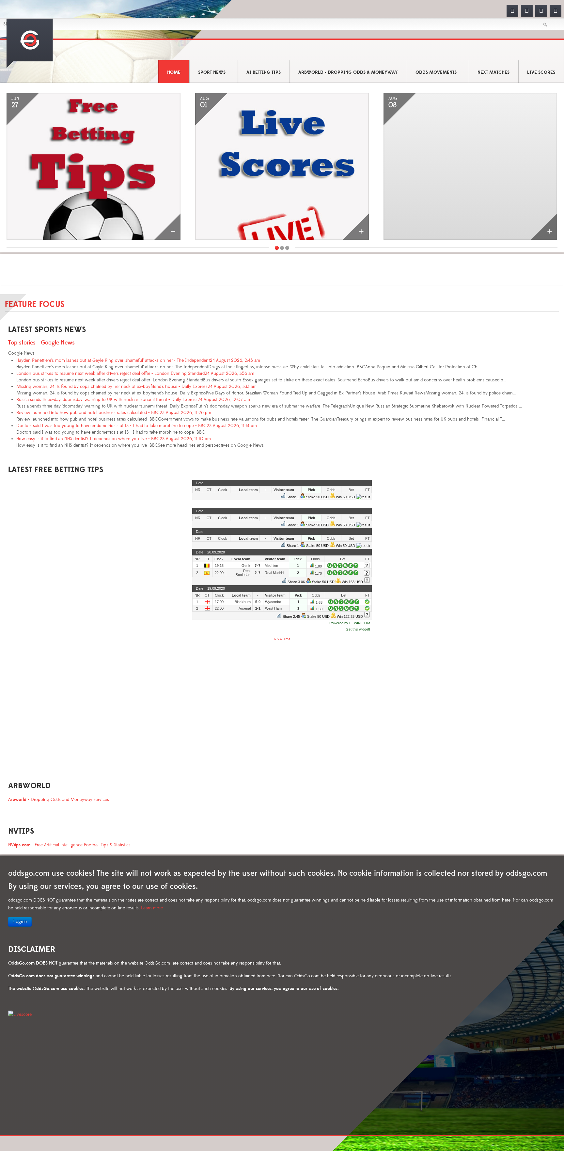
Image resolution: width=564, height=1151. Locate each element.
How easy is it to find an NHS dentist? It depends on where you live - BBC (113, 439)
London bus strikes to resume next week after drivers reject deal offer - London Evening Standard (135, 373)
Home (173, 72)
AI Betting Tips (263, 72)
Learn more (152, 908)
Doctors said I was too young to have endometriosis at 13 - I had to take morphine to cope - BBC (136, 426)
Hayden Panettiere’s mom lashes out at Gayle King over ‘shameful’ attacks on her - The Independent (138, 360)
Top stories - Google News (41, 342)
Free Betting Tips (133, 219)
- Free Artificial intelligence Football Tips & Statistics (69, 845)
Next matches (493, 72)
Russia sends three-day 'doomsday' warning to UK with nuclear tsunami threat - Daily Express (133, 400)
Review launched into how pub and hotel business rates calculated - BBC (113, 413)
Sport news (212, 72)
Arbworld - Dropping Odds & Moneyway (348, 72)
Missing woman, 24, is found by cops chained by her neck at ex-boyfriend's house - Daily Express (136, 387)
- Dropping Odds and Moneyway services (58, 800)
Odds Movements (436, 72)
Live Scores (541, 72)
